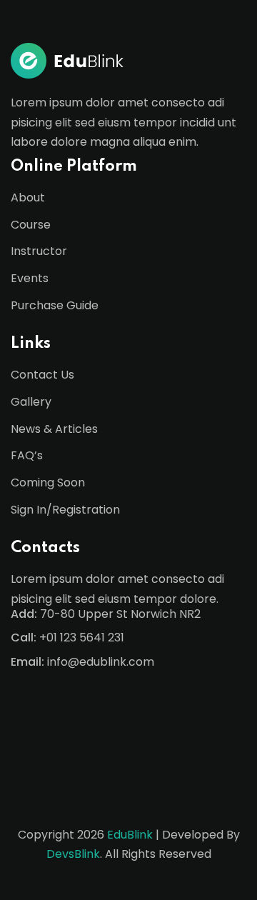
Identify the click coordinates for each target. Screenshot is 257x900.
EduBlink (130, 834)
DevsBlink (73, 854)
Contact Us (42, 374)
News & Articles (54, 429)
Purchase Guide (55, 305)
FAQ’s (27, 455)
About (28, 197)
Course (31, 224)
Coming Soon (48, 482)
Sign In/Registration (65, 509)
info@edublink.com (100, 662)
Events (30, 278)
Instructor (39, 251)
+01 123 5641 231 (81, 637)
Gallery (31, 402)
